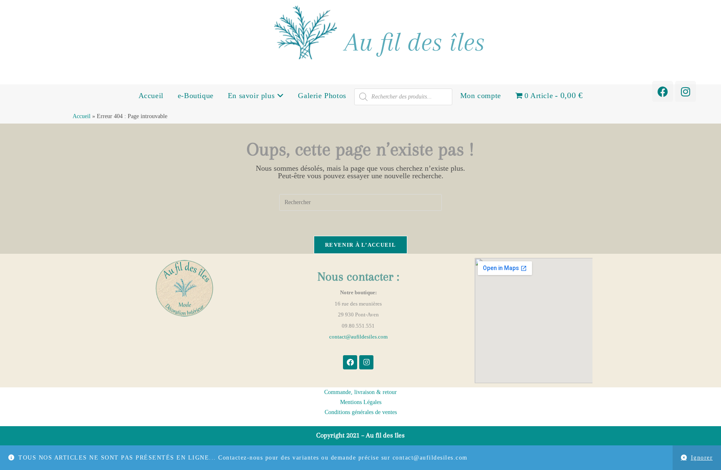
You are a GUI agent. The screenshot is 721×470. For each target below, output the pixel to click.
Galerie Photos (322, 95)
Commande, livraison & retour (360, 392)
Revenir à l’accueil (360, 245)
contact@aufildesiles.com (358, 337)
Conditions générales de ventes (361, 412)
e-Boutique (196, 95)
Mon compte (480, 95)
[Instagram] (685, 91)
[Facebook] (662, 91)
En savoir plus (252, 95)
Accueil (151, 95)
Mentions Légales (360, 402)
